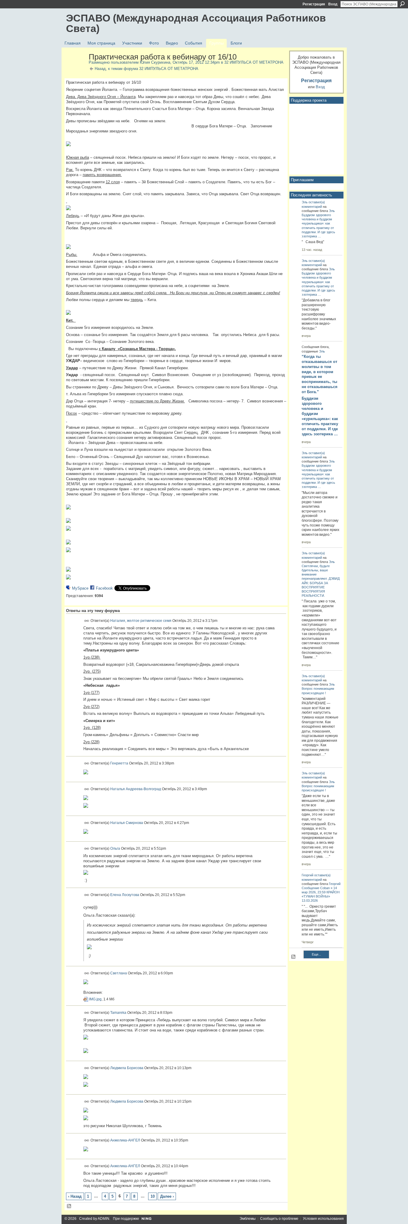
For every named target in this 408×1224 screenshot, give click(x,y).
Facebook (104, 588)
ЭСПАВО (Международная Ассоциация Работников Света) (196, 23)
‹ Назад (75, 1196)
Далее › (167, 1196)
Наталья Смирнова (126, 822)
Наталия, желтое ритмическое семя (140, 621)
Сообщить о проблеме (279, 1219)
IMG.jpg (95, 999)
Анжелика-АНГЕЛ (125, 1140)
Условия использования (323, 1219)
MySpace (80, 588)
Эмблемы (248, 1219)
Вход (333, 4)
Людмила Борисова (126, 1068)
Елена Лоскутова (124, 894)
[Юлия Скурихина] (75, 69)
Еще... (316, 954)
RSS (69, 1206)
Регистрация (314, 4)
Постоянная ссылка (87, 621)
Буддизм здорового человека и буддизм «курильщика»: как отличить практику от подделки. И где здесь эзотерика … (320, 416)
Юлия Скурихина (155, 62)
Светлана (118, 973)
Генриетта (119, 763)
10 (153, 1196)
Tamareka (118, 1013)
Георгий (307, 875)
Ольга (115, 848)
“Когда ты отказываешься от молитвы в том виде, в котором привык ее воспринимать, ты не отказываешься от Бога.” (320, 374)
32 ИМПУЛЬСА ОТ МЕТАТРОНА (253, 62)
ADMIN (103, 1219)
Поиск (402, 4)
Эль (305, 202)
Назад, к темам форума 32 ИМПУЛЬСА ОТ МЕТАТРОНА (146, 68)
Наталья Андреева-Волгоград (135, 789)
